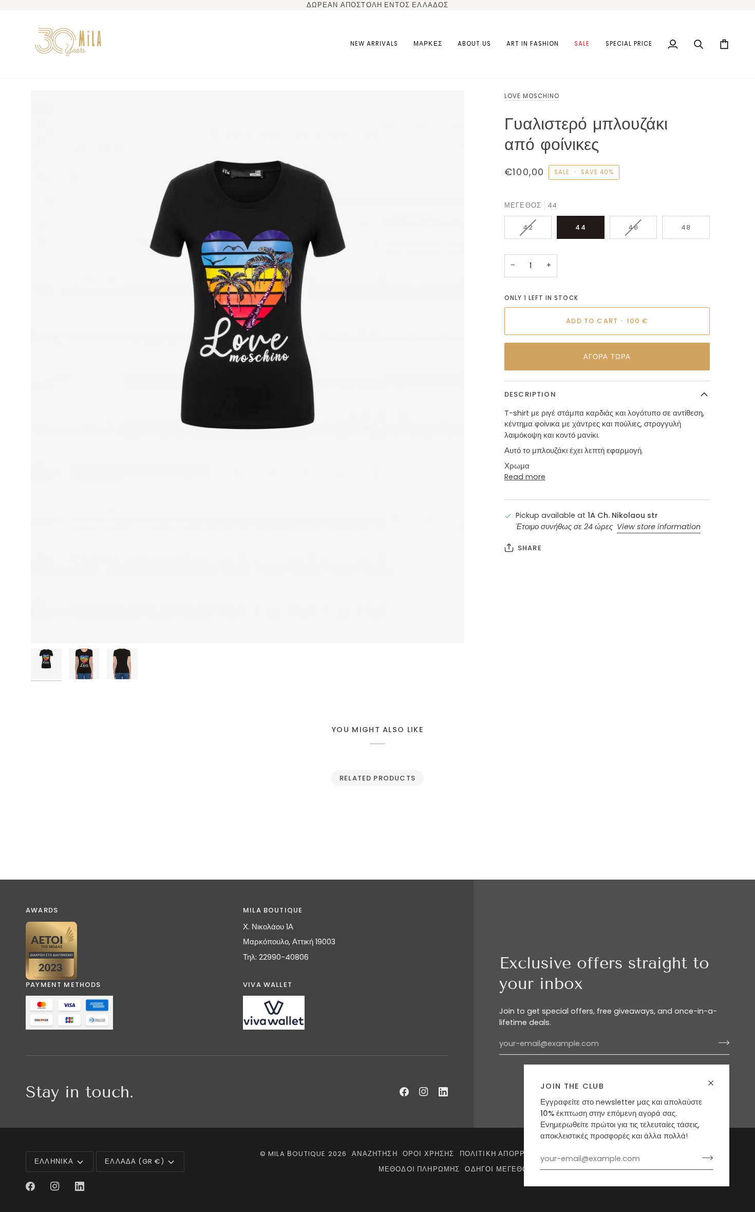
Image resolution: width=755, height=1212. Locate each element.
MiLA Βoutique (297, 1154)
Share (530, 548)
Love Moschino (531, 96)
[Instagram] (423, 1091)
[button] (427, 44)
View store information (659, 526)
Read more (524, 477)
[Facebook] (404, 1091)
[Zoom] (247, 366)
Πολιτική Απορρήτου (503, 1154)
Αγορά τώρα (607, 357)
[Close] (715, 1083)
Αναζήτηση (375, 1154)
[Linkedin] (443, 1091)
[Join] (704, 1157)
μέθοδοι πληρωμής (419, 1169)
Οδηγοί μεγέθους (501, 1169)
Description (530, 394)
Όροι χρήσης (429, 1154)
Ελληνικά (53, 1161)
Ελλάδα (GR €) (134, 1161)
